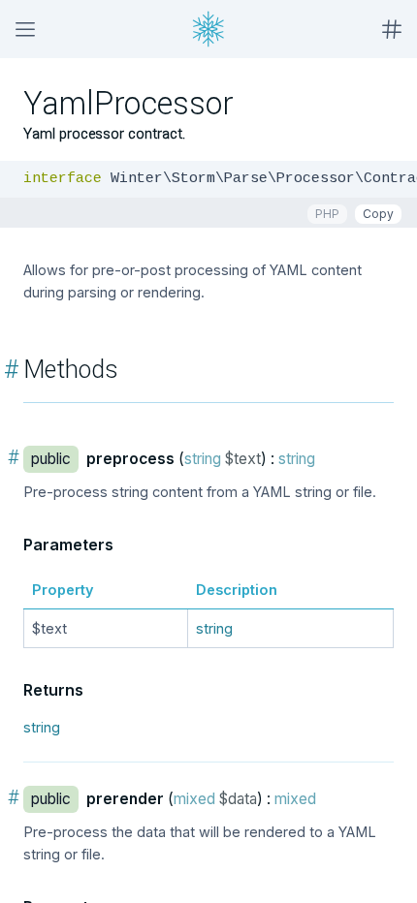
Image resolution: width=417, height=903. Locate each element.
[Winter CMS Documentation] (208, 29)
